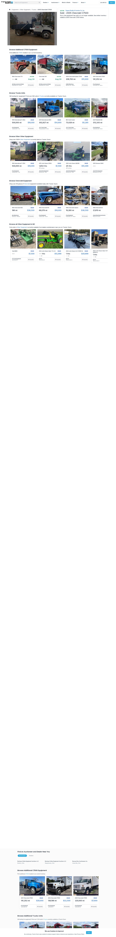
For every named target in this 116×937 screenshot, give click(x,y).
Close (88, 932)
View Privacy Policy (79, 934)
